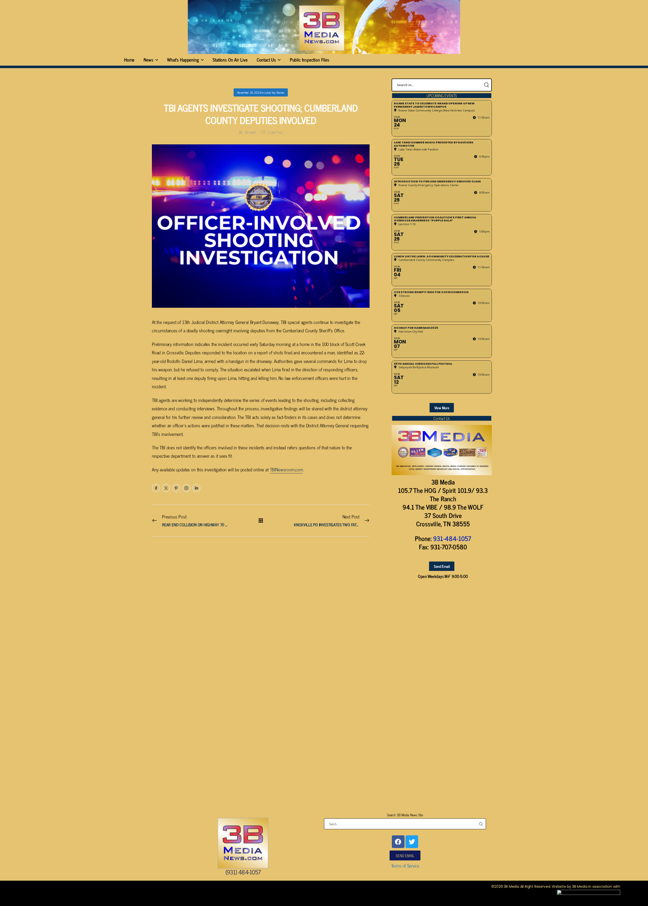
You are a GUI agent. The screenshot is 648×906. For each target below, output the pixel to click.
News (148, 59)
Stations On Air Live (230, 59)
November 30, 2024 (249, 92)
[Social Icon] (156, 488)
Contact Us (266, 59)
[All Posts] (261, 520)
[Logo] (321, 28)
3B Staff (250, 132)
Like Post (275, 132)
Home (129, 59)
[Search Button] (486, 85)
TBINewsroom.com (286, 469)
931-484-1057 (452, 538)
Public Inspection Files (309, 59)
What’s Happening (183, 59)
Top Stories (277, 92)
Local (267, 92)
